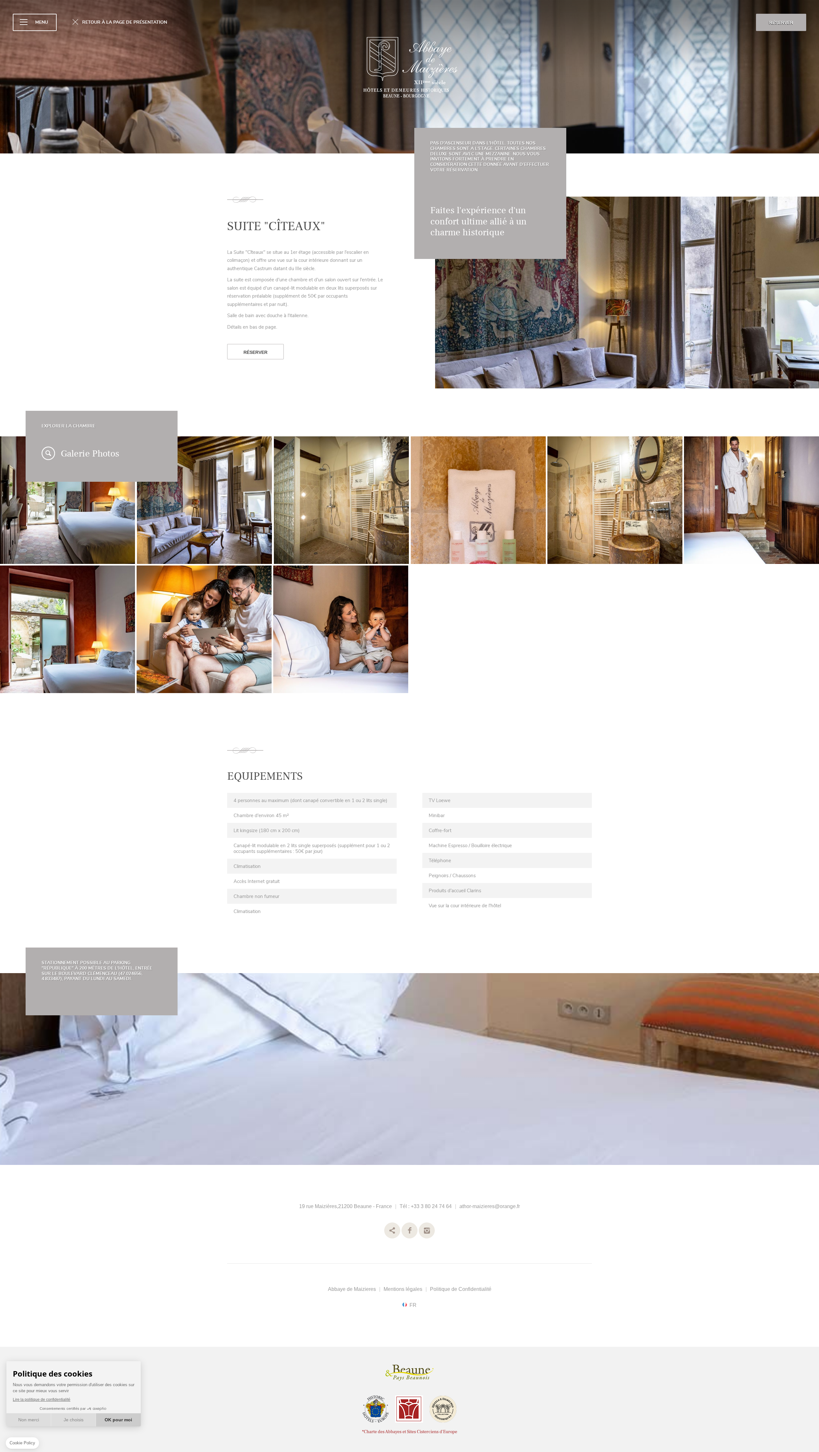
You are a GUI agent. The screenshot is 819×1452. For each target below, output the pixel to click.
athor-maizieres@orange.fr (489, 1206)
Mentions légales (403, 1289)
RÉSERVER (781, 22)
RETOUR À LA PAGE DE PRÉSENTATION (124, 22)
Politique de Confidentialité (460, 1289)
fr (413, 1305)
